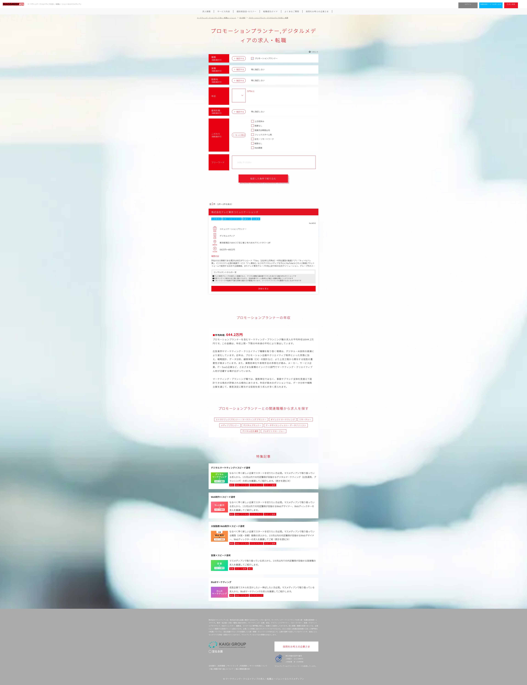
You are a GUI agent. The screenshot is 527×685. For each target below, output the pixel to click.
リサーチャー (305, 419)
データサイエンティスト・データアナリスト (286, 425)
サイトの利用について (258, 665)
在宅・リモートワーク (264, 139)
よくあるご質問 (291, 11)
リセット (314, 51)
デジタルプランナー (252, 425)
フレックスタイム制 (263, 134)
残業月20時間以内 (262, 130)
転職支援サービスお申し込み (490, 4)
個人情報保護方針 (243, 669)
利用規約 (243, 665)
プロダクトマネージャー (274, 431)
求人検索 (512, 4)
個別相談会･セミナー (246, 11)
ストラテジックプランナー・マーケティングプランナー (241, 419)
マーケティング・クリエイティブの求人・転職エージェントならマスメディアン (264, 678)
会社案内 (212, 665)
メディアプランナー (230, 425)
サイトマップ (232, 665)
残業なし (258, 125)
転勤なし (258, 143)
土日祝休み (259, 121)
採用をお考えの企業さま (317, 11)
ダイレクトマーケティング (283, 419)
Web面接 (258, 147)
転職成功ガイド (270, 11)
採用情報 (221, 665)
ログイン (468, 4)
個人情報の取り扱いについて (222, 669)
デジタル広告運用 (250, 431)
